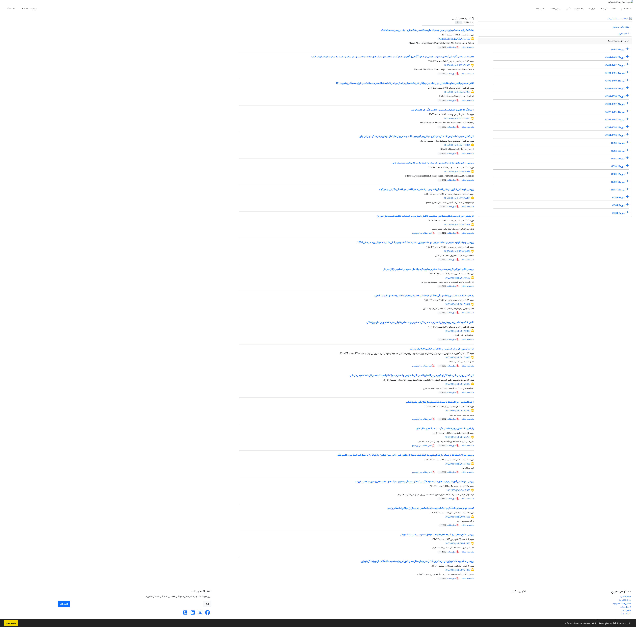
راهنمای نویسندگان (574, 8)
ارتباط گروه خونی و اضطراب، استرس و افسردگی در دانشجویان (442, 109)
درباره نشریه (625, 600)
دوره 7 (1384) (618, 213)
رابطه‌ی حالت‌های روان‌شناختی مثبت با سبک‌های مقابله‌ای (445, 428)
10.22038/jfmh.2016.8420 (457, 384)
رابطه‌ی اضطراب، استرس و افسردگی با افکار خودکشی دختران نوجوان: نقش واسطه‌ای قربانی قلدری (424, 295)
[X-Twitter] (200, 613)
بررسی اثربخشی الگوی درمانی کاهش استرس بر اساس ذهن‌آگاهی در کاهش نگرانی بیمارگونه (426, 189)
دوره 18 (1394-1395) (615, 127)
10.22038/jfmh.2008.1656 (457, 517)
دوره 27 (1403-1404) (615, 57)
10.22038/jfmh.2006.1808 (457, 543)
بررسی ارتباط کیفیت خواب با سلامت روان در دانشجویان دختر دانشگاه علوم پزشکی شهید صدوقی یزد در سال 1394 (415, 242)
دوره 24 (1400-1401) (615, 80)
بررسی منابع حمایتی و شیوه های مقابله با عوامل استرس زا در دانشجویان (437, 534)
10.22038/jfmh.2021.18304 (457, 145)
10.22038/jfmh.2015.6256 (457, 437)
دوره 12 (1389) (618, 174)
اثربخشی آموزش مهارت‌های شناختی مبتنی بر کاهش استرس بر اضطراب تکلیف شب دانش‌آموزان (425, 215)
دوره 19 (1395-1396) (615, 119)
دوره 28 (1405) (618, 49)
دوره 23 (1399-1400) (615, 88)
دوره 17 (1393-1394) (615, 135)
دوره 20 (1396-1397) (615, 112)
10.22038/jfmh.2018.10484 (457, 251)
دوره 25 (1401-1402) (615, 73)
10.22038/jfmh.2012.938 (458, 490)
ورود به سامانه (30, 8)
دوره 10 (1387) (618, 189)
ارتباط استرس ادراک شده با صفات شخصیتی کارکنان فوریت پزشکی (440, 401)
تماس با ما (540, 8)
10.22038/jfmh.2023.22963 (457, 92)
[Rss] (185, 613)
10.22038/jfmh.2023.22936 (457, 65)
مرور (593, 8)
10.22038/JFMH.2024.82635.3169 (453, 39)
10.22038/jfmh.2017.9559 (457, 278)
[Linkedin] (192, 613)
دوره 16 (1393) (618, 143)
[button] (563, 623)
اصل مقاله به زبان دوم (422, 233)
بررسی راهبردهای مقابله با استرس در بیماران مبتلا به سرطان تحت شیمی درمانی (433, 162)
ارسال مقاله (556, 8)
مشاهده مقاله (468, 47)
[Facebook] (207, 613)
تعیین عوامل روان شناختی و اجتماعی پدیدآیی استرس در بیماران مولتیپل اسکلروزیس (430, 507)
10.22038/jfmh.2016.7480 (457, 410)
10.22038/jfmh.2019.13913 (457, 224)
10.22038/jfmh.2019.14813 (457, 198)
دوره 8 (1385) (618, 205)
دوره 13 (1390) (618, 166)
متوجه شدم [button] (11, 623)
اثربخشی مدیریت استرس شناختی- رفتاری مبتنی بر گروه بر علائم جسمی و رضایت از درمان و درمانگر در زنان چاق (416, 136)
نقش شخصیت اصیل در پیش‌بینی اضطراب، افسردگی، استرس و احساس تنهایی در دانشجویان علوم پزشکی (420, 322)
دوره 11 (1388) (618, 182)
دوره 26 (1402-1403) (615, 65)
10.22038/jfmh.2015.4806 (457, 464)
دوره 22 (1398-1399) (615, 96)
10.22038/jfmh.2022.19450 (457, 118)
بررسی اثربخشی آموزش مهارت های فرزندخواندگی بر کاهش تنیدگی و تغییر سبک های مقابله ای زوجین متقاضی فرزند (414, 481)
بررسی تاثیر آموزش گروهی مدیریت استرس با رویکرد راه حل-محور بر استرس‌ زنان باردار (428, 268)
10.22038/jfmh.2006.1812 (457, 570)
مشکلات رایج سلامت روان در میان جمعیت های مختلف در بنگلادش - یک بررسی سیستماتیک (427, 29)
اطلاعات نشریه (609, 8)
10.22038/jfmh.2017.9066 (457, 357)
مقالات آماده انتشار (620, 27)
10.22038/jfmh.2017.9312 (457, 304)
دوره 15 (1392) (618, 151)
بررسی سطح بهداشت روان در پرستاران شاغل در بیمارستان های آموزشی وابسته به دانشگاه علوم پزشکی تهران (417, 561)
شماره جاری (624, 33)
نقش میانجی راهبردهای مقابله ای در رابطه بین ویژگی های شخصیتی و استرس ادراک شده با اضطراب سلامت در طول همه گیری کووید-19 (405, 82)
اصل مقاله (447, 47)
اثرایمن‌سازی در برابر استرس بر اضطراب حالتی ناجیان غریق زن (442, 348)
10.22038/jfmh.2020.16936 (457, 171)
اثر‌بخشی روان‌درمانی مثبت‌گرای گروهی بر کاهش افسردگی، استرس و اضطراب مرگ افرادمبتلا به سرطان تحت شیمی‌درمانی (412, 375)
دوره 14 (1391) (618, 158)
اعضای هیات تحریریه (622, 603)
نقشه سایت (625, 613)
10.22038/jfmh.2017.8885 (457, 331)
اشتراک (64, 603)
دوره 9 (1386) (618, 197)
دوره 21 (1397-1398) (615, 104)
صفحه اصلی (626, 8)
